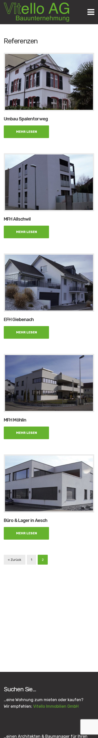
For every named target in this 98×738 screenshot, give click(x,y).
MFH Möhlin (15, 420)
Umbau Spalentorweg (26, 119)
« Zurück (14, 560)
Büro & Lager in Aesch (25, 520)
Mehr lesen (26, 132)
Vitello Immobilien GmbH (56, 706)
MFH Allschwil (17, 219)
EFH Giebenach (19, 319)
